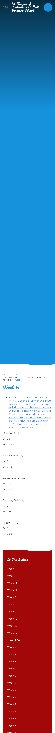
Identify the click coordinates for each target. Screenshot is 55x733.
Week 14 (19, 380)
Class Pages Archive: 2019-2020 (18, 377)
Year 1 (40, 377)
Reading (7, 380)
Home (5, 375)
